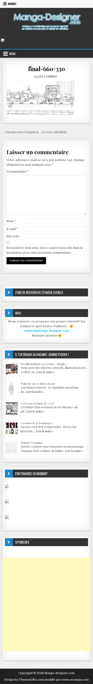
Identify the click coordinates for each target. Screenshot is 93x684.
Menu (12, 4)
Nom (11, 221)
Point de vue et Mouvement (38, 383)
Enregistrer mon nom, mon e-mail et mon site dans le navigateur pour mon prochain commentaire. (45, 250)
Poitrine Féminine (32, 442)
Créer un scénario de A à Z (37, 403)
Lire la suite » (45, 372)
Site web (13, 236)
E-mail (12, 229)
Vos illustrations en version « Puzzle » (44, 364)
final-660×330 (46, 69)
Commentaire (18, 171)
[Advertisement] (46, 604)
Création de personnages (37, 423)
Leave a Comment (47, 76)
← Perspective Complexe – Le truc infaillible (34, 132)
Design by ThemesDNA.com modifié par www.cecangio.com (46, 679)
